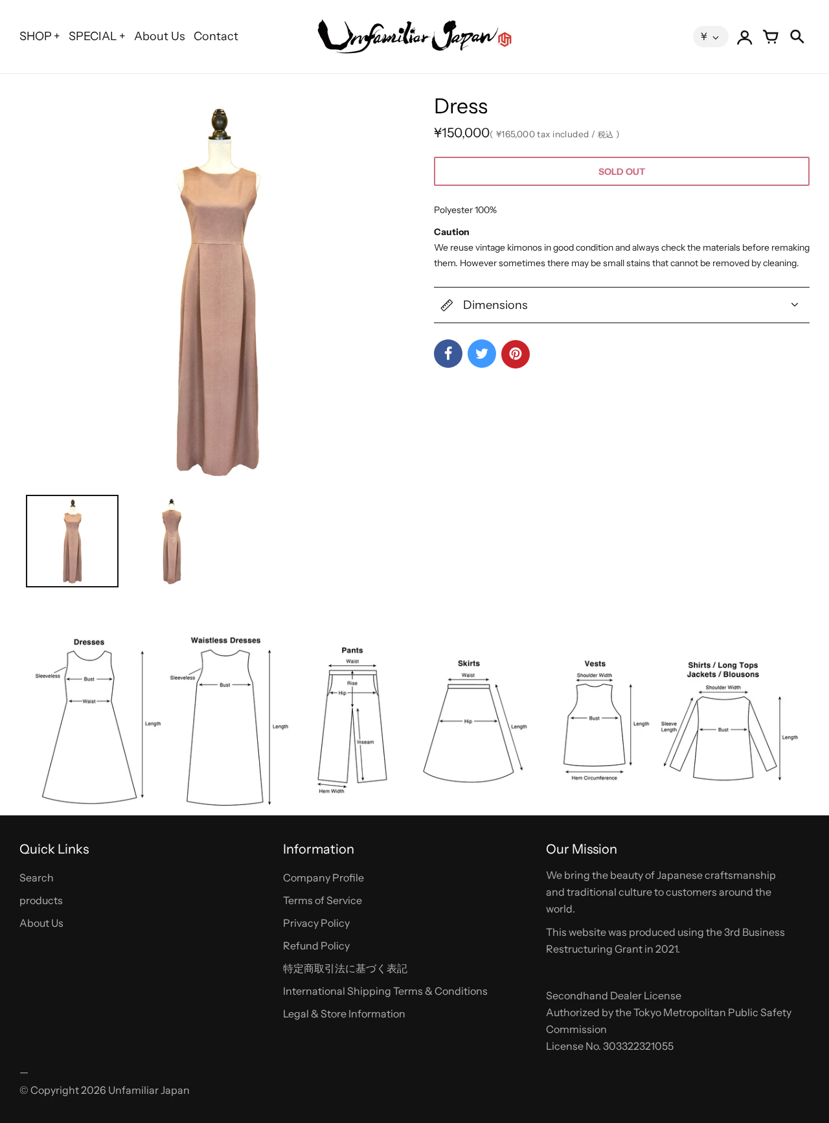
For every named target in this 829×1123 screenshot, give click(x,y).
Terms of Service (322, 900)
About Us (159, 36)
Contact (216, 36)
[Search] (797, 37)
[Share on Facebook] (448, 353)
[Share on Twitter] (482, 353)
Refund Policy (316, 945)
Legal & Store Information (344, 1013)
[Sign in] (745, 37)
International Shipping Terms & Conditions (385, 990)
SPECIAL (93, 36)
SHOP (35, 36)
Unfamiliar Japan (149, 1089)
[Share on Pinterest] (515, 354)
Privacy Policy (316, 922)
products (41, 900)
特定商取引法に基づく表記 (345, 968)
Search (36, 877)
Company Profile (323, 877)
